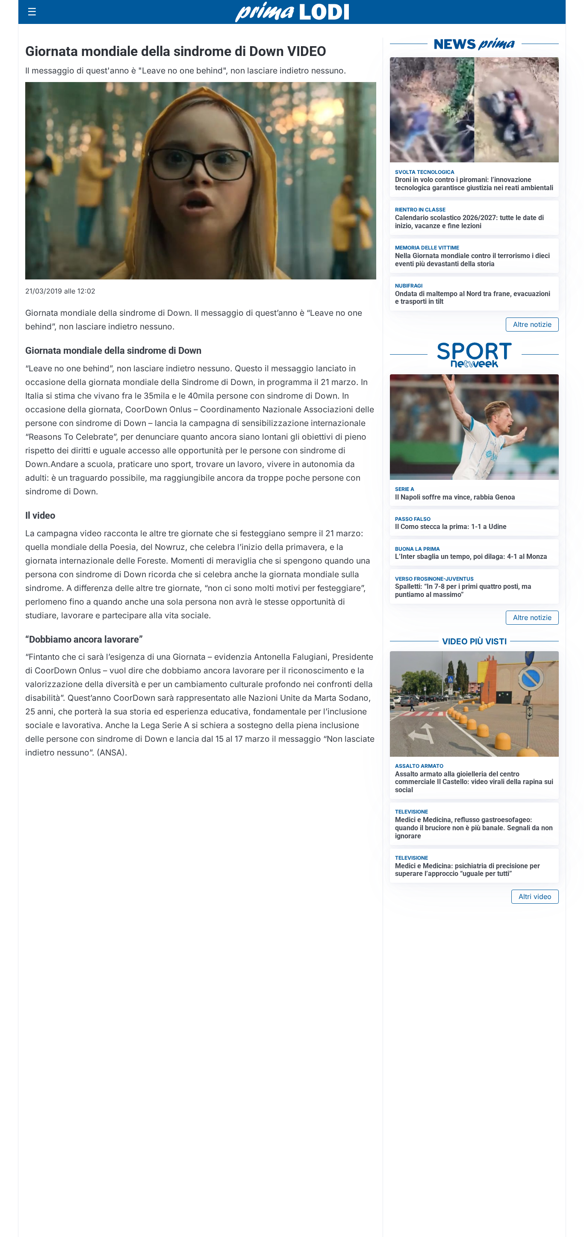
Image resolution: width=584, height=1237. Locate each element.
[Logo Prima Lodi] (292, 12)
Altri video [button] (535, 896)
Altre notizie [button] (532, 324)
